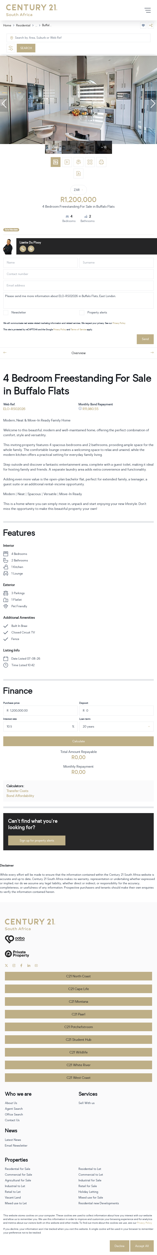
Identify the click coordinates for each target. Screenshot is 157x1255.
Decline (119, 1246)
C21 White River (79, 1065)
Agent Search (14, 1109)
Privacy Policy (119, 323)
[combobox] (32, 38)
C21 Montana (78, 1001)
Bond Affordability (20, 796)
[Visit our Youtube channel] (36, 965)
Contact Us (12, 1120)
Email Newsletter (16, 1146)
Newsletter (18, 312)
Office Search (14, 1114)
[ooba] (78, 939)
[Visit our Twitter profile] (6, 965)
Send (145, 339)
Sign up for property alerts (37, 841)
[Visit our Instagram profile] (14, 965)
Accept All (142, 1246)
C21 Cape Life (78, 989)
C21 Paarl (78, 1014)
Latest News (13, 1140)
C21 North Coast (78, 976)
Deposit (83, 703)
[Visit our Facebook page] (21, 965)
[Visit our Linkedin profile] (28, 965)
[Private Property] (78, 953)
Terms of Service (78, 329)
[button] (4, 103)
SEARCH (26, 48)
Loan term (85, 719)
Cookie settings (94, 1246)
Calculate (78, 741)
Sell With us (86, 1103)
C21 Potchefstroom (78, 1027)
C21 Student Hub (78, 1040)
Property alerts (97, 312)
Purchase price (11, 703)
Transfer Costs (17, 791)
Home (7, 25)
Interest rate (10, 719)
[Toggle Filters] (11, 48)
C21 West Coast (79, 1078)
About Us (11, 1103)
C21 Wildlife (79, 1052)
